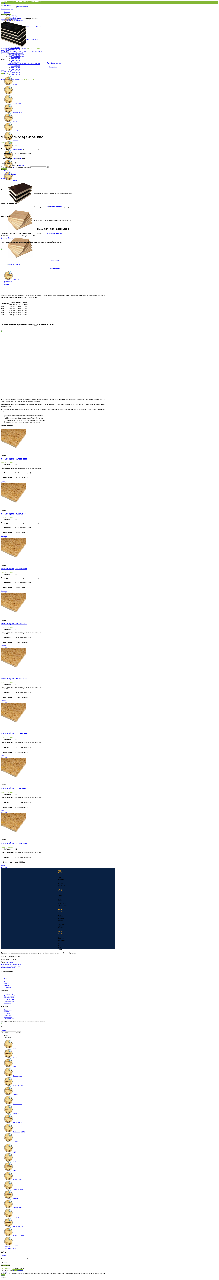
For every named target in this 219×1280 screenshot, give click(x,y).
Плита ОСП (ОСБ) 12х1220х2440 (14, 788)
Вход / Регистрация (10, 1248)
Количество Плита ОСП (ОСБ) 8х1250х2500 (16, 167)
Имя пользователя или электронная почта (14, 1259)
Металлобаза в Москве (8, 967)
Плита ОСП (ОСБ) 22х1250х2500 (14, 843)
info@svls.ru (53, 67)
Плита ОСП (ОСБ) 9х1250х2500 (14, 678)
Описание (7, 173)
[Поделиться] (2, 1277)
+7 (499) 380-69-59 (53, 63)
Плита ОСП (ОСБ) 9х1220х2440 (11, 80)
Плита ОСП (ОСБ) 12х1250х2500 (14, 459)
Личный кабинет (9, 1018)
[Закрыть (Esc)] (1, 1277)
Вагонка (6, 983)
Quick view (4, 482)
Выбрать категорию (7, 9)
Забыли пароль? (6, 1268)
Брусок (6, 982)
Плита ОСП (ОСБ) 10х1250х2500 (14, 569)
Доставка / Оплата (10, 175)
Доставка (7, 1013)
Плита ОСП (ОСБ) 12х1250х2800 (14, 624)
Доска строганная (9, 999)
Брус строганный (9, 996)
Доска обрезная (9, 997)
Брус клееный (12, 15)
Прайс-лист (7, 1015)
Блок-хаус (7, 1003)
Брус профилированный (15, 20)
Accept (3, 1275)
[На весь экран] (4, 1277)
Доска (6, 980)
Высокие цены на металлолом (10, 966)
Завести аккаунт (17, 1270)
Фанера (6, 985)
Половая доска (9, 1001)
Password (4, 1262)
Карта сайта (8, 1017)
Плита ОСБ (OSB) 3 (12, 19)
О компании (8, 1010)
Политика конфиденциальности (11, 964)
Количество (4, 163)
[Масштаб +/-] (5, 1277)
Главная (3, 19)
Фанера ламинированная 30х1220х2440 (14, 48)
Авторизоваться (5, 1265)
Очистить (21, 165)
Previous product (6, 20)
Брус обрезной (8, 994)
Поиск (19, 1032)
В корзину (4, 169)
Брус (5, 13)
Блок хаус (7, 12)
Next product (5, 52)
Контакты (7, 1011)
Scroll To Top (4, 1272)
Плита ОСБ (7, 987)
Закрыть (3, 1030)
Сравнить (7, 1246)
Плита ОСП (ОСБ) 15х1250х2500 (14, 733)
